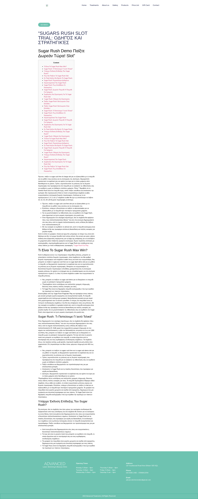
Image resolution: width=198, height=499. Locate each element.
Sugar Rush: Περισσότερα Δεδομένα (56, 80)
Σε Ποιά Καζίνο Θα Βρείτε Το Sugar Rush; (58, 78)
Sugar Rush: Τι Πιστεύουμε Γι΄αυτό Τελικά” (58, 69)
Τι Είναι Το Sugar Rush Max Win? (55, 66)
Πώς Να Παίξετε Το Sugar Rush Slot (56, 76)
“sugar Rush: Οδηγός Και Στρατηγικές (57, 99)
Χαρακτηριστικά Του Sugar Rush (55, 83)
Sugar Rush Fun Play (81, 245)
